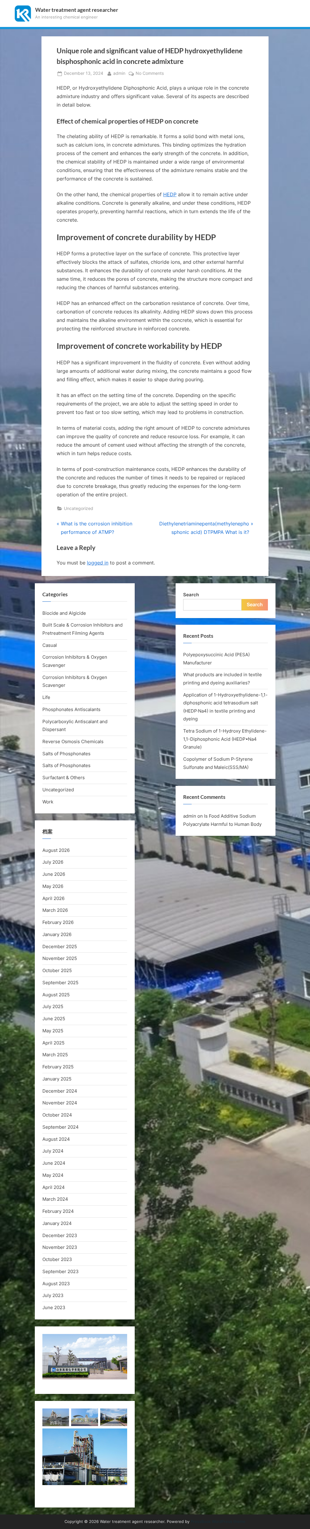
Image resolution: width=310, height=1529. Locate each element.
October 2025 (57, 970)
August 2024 (56, 1139)
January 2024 (57, 1223)
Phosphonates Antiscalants (71, 709)
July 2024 (53, 1151)
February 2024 (58, 1211)
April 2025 (53, 1043)
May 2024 (53, 1175)
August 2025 (56, 995)
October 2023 (57, 1259)
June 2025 (53, 1018)
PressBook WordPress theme (218, 1521)
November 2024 (59, 1103)
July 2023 (53, 1295)
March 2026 (55, 910)
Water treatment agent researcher (76, 10)
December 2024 (59, 1091)
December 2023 (59, 1235)
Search (191, 594)
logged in (97, 563)
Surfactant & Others (63, 777)
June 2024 (53, 1163)
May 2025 (52, 1031)
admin (119, 73)
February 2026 (58, 922)
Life (46, 697)
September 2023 (60, 1271)
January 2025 (56, 1079)
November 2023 (59, 1247)
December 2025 (59, 946)
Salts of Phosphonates (66, 753)
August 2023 (56, 1283)
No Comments (150, 74)
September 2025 (60, 982)
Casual (49, 645)
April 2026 (53, 898)
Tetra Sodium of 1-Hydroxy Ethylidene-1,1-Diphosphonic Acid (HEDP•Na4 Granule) (225, 739)
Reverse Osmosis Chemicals (73, 741)
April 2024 (53, 1187)
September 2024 (60, 1127)
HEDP (169, 194)
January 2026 (56, 934)
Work (47, 802)
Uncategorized (78, 508)
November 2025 (59, 958)
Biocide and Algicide (64, 613)
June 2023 (53, 1307)
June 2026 (53, 874)
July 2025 (52, 1006)
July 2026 (52, 862)
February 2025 (58, 1067)
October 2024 (57, 1115)
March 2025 (55, 1054)
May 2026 (52, 886)
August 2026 (56, 850)
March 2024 (55, 1199)
